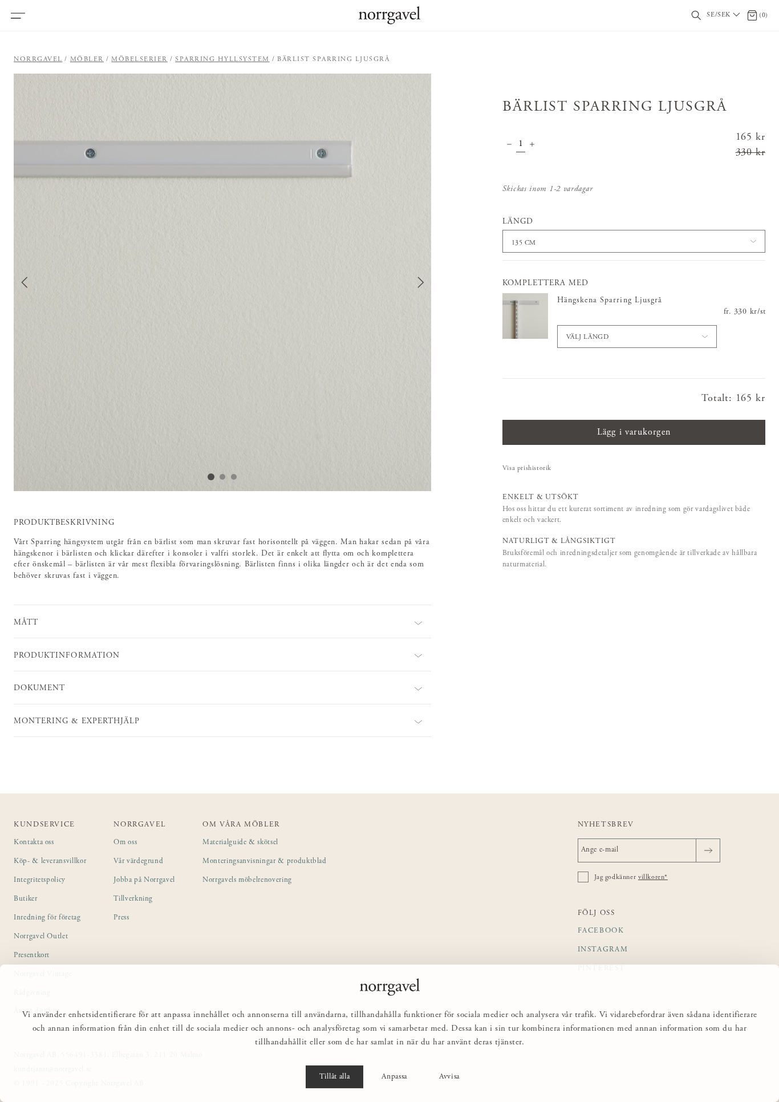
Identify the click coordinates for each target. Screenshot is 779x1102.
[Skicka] (708, 850)
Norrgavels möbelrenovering (247, 880)
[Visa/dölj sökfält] (696, 15)
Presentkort (32, 955)
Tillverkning (133, 899)
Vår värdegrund (138, 861)
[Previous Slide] (24, 282)
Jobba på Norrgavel (144, 880)
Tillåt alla (334, 1077)
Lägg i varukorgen (634, 432)
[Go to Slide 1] (211, 476)
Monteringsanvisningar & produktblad (264, 861)
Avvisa (449, 1077)
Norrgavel (38, 59)
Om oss (125, 842)
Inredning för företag (47, 918)
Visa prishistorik (526, 468)
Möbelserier (139, 59)
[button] (222, 282)
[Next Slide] (421, 282)
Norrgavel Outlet (41, 937)
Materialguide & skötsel (240, 842)
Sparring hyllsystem (222, 59)
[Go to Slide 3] (234, 477)
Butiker (26, 899)
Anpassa (394, 1077)
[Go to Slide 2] (222, 477)
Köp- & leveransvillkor (50, 861)
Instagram (603, 950)
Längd (517, 222)
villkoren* (653, 877)
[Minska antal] (509, 145)
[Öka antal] (532, 145)
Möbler (87, 59)
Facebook (601, 931)
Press (121, 918)
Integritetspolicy (40, 880)
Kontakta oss (34, 842)
